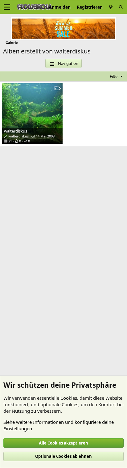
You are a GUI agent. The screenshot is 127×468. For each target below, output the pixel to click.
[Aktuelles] (111, 7)
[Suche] (121, 7)
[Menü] (7, 7)
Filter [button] (114, 76)
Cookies (68, 398)
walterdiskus (15, 131)
